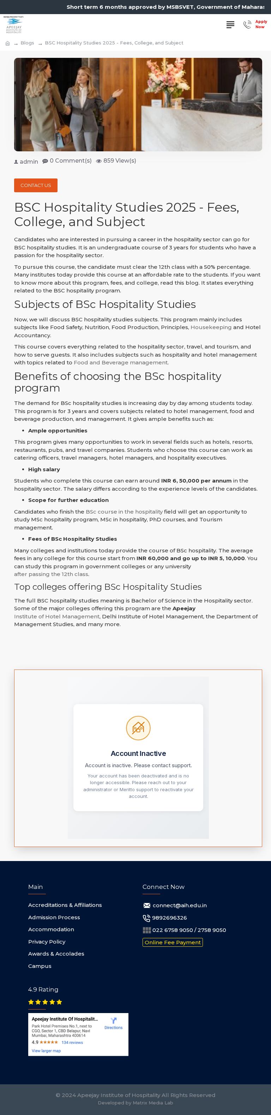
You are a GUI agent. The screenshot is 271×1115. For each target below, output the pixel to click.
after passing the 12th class (51, 574)
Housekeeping (211, 327)
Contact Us (35, 185)
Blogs (27, 43)
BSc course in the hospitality (124, 511)
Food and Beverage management (121, 362)
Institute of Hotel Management (57, 616)
